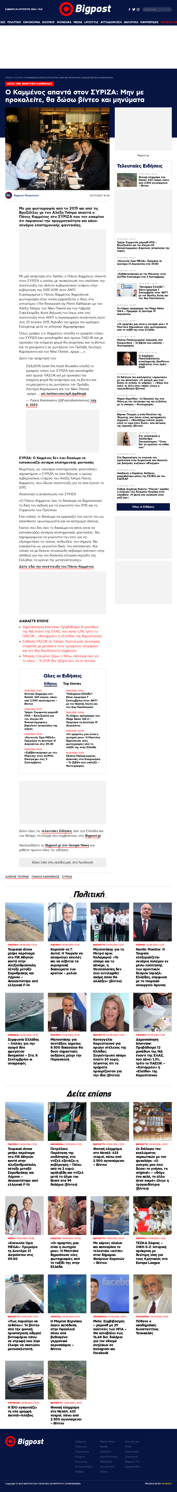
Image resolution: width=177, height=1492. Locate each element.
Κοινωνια (64, 22)
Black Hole (107, 1442)
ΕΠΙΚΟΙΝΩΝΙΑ (73, 1483)
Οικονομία (82, 1452)
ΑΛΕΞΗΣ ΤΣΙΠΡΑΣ (17, 876)
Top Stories (72, 684)
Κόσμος (80, 1457)
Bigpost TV (132, 1462)
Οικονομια (31, 22)
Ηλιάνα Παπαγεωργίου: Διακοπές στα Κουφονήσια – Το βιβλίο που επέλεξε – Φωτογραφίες (83, 761)
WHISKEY (166, 1483)
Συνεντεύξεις (84, 1467)
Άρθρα (79, 1472)
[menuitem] (14, 22)
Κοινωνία (81, 1462)
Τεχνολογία (132, 1442)
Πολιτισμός (132, 1452)
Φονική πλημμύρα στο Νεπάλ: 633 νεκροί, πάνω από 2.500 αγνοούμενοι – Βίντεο (41, 699)
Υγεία (103, 1472)
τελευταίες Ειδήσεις (56, 831)
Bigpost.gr (93, 836)
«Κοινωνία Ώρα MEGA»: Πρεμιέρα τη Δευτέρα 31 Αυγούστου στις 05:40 (40, 741)
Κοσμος (48, 22)
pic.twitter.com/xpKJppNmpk (63, 394)
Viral (128, 1447)
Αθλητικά (106, 1462)
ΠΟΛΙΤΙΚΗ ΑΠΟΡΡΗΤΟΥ (51, 1483)
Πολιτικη (14, 22)
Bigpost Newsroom (26, 195)
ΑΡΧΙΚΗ (8, 78)
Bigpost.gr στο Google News (67, 845)
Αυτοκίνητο (107, 1467)
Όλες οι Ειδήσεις (143, 507)
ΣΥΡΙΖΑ (67, 876)
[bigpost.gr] (85, 15)
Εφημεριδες (149, 22)
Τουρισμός (131, 1457)
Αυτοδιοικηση (111, 22)
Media (77, 22)
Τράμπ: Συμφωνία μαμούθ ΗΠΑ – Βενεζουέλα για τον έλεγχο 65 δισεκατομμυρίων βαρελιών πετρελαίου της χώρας (41, 721)
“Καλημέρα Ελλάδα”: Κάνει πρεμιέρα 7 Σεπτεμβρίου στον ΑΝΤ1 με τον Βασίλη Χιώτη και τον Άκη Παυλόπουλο (81, 700)
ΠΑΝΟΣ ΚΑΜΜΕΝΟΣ (45, 876)
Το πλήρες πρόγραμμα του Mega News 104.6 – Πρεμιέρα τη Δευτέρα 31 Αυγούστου (83, 721)
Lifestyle (91, 22)
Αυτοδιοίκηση (109, 1457)
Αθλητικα (131, 22)
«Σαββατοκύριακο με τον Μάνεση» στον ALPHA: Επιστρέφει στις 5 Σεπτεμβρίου (40, 758)
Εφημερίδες (132, 1467)
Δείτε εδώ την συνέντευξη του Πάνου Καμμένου (56, 567)
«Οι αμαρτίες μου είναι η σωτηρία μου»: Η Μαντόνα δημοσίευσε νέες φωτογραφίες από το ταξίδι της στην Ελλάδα (83, 740)
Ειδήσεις (50, 684)
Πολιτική (80, 1447)
